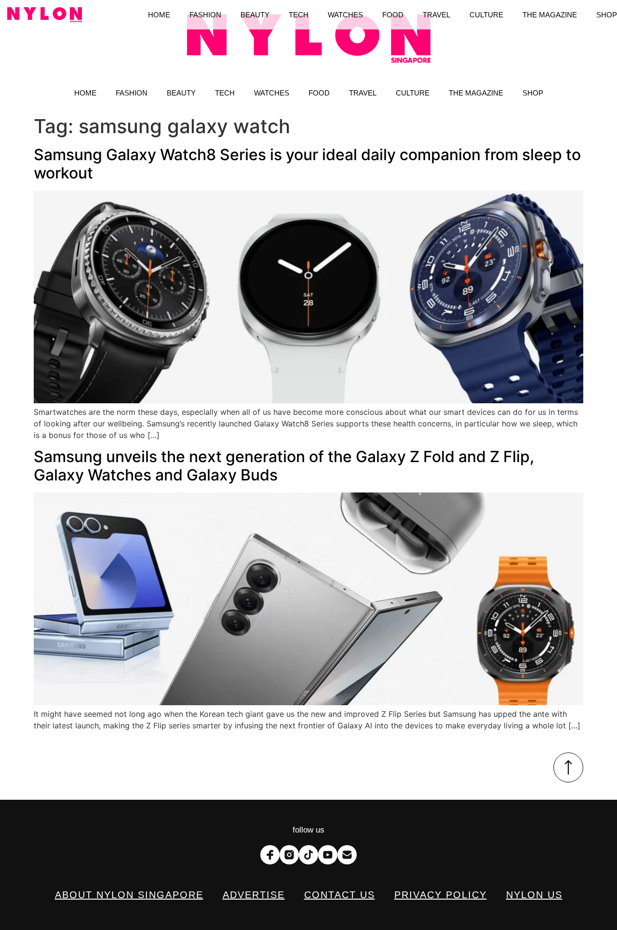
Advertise (254, 894)
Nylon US (534, 894)
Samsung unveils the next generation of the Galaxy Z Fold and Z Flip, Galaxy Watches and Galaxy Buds (284, 465)
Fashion (132, 92)
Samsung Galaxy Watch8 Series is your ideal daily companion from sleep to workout (307, 163)
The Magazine (476, 92)
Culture (412, 92)
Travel (362, 92)
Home (85, 92)
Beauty (181, 92)
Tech (225, 92)
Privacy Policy (440, 894)
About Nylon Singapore (129, 894)
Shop (533, 92)
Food (319, 92)
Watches (271, 92)
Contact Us (339, 894)
